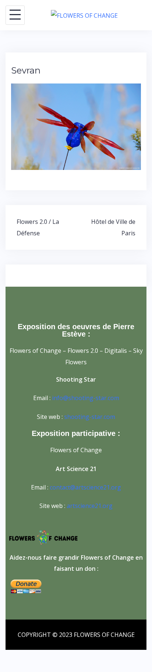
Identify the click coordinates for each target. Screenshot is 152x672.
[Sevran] (76, 126)
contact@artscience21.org (85, 487)
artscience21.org (90, 506)
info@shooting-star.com (85, 398)
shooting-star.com (89, 417)
